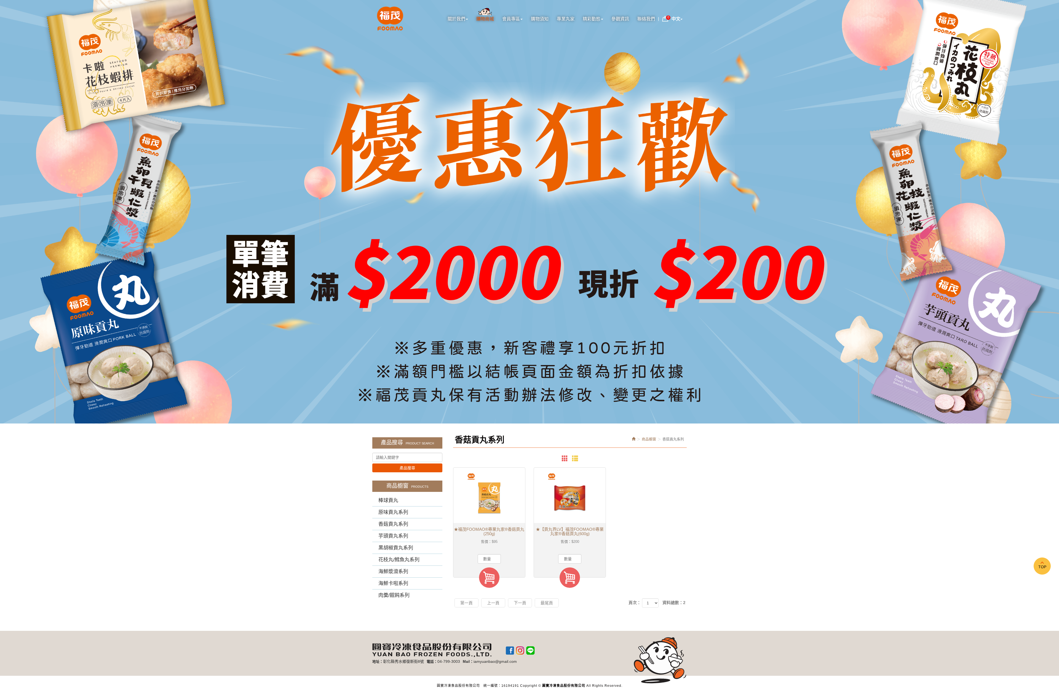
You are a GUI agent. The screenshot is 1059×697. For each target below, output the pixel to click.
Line (530, 650)
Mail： (468, 662)
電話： (432, 662)
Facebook (510, 650)
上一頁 (493, 603)
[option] (529, 211)
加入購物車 (489, 577)
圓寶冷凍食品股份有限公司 (390, 19)
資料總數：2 (673, 602)
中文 (676, 19)
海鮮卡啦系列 (393, 583)
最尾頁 (547, 603)
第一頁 (466, 603)
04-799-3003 (448, 661)
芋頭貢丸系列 (393, 536)
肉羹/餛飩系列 (394, 595)
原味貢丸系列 (393, 512)
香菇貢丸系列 (393, 524)
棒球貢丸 (388, 500)
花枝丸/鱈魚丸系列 (398, 559)
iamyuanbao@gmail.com (495, 661)
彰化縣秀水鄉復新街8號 (403, 661)
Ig (520, 650)
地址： (377, 662)
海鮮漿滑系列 (393, 571)
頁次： (635, 602)
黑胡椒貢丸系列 (395, 548)
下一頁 (520, 603)
